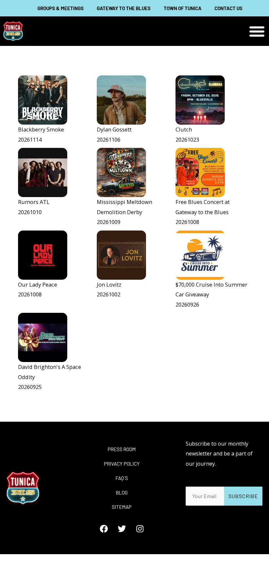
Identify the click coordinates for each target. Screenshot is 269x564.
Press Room (122, 449)
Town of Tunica (182, 8)
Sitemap (122, 507)
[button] (256, 31)
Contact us (228, 8)
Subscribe (243, 496)
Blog (122, 492)
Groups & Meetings (60, 8)
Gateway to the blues (124, 8)
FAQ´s (121, 478)
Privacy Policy (122, 464)
